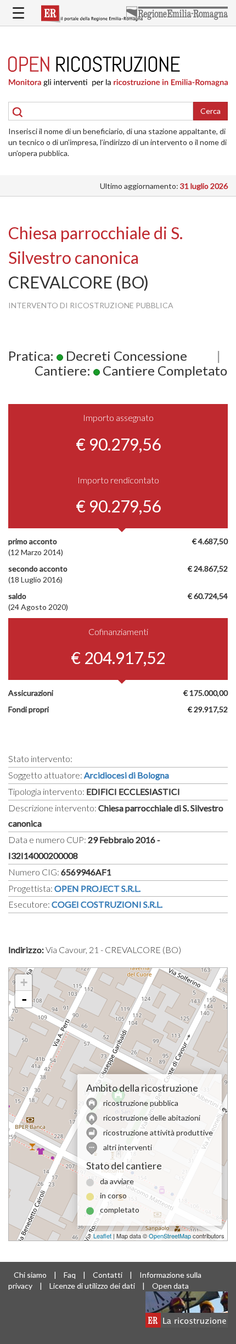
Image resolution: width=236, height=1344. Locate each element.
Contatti (107, 1274)
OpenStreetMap (170, 1235)
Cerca (210, 111)
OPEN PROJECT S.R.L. (97, 888)
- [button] (24, 999)
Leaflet (102, 1235)
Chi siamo (30, 1274)
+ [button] (23, 982)
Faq (70, 1274)
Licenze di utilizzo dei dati (92, 1285)
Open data (170, 1285)
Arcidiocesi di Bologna (126, 775)
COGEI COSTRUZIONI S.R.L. (107, 904)
